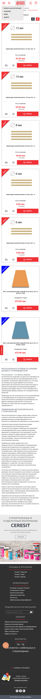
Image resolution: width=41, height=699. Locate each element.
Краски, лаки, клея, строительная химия (19, 629)
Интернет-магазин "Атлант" (20, 588)
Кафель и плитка (11, 634)
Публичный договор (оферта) (20, 600)
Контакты (13, 597)
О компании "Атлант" (17, 590)
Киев (6, 14)
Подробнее (20, 536)
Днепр (6, 17)
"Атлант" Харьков (20, 572)
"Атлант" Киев (19, 574)
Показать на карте (21, 680)
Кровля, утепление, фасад (14, 624)
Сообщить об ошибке (22, 668)
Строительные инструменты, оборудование (21, 626)
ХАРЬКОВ (7, 11)
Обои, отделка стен (12, 631)
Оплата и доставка (16, 593)
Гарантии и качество (17, 595)
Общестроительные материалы (16, 622)
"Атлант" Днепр (19, 577)
